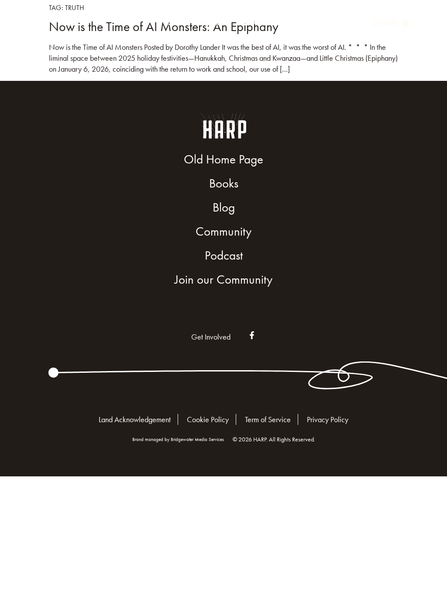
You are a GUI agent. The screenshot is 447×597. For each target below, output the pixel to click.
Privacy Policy (327, 419)
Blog (251, 23)
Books (174, 23)
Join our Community (223, 279)
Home (132, 23)
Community (289, 23)
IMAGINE (208, 23)
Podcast (224, 255)
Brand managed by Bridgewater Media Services (178, 439)
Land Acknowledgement (135, 419)
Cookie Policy (208, 419)
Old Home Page (223, 159)
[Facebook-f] (252, 335)
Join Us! (341, 23)
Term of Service (268, 419)
